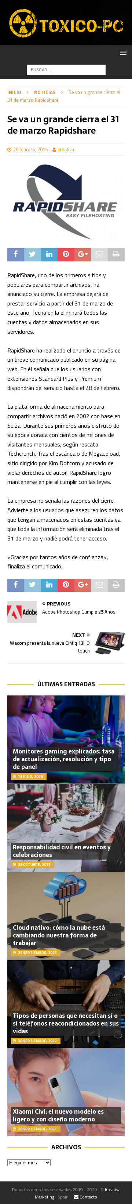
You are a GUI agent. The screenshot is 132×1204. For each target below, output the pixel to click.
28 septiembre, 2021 (37, 1129)
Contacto (87, 1196)
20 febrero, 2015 (30, 149)
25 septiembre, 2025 (37, 952)
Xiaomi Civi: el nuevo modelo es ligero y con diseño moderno (58, 1115)
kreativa (66, 149)
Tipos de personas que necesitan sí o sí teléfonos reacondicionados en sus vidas (66, 1023)
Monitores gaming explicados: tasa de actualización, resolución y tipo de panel (63, 758)
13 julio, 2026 (30, 776)
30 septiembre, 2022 (37, 1041)
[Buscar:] (66, 69)
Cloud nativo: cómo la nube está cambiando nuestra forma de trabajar (59, 935)
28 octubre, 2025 (34, 864)
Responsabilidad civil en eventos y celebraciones (62, 851)
